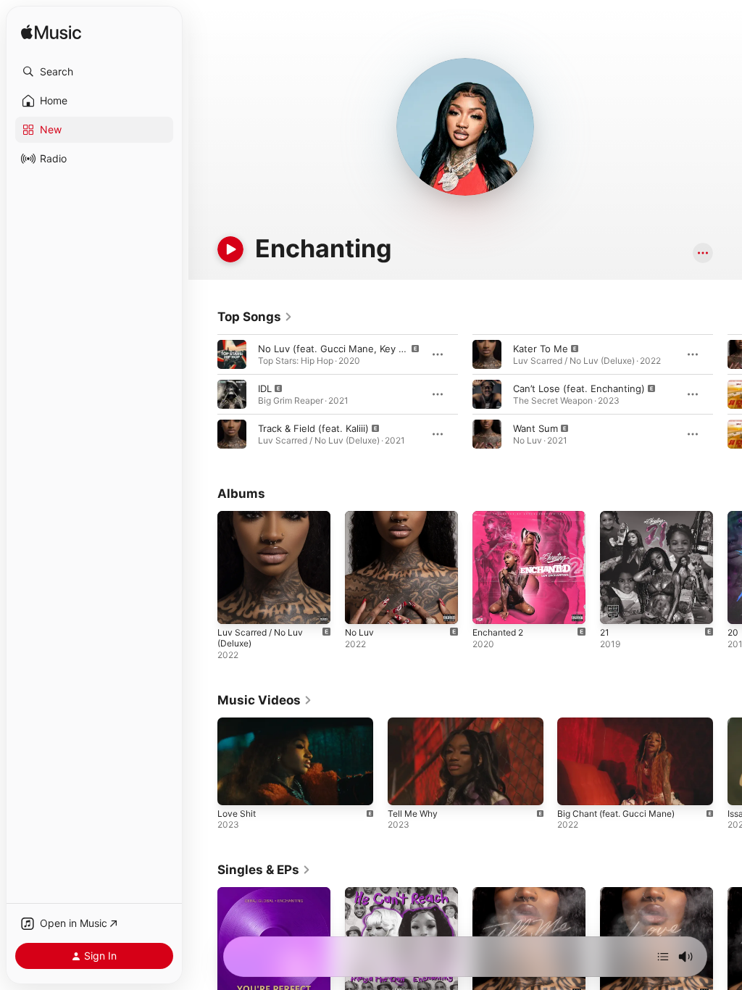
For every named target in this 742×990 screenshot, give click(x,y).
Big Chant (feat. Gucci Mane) (616, 813)
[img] (51, 33)
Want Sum (535, 428)
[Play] (230, 249)
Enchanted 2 (497, 632)
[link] (255, 317)
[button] (94, 71)
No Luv (359, 632)
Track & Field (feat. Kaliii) (313, 428)
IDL (265, 388)
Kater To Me (540, 348)
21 (604, 632)
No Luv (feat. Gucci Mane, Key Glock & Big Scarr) (368, 348)
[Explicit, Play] (231, 354)
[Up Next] (663, 957)
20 (733, 632)
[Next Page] (727, 394)
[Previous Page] (203, 394)
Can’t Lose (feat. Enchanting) (579, 388)
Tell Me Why (413, 813)
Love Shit (236, 813)
